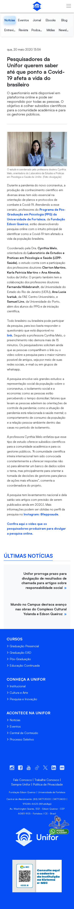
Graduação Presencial (24, 646)
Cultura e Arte (19, 693)
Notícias (15, 720)
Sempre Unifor (20, 784)
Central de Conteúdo (24, 733)
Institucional (18, 686)
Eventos (15, 726)
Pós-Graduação (20, 659)
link (9, 335)
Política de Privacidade (48, 784)
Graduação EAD (20, 652)
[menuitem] (10, 20)
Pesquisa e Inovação (23, 699)
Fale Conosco (22, 780)
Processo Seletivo (22, 739)
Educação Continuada (25, 665)
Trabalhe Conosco (46, 780)
